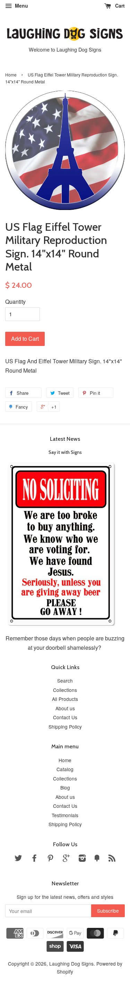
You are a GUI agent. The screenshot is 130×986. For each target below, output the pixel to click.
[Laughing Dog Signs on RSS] (112, 859)
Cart (119, 5)
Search (65, 680)
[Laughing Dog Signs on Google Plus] (66, 859)
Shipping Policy (65, 726)
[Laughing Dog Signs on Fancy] (97, 859)
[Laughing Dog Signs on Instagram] (82, 859)
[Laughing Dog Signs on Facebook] (34, 859)
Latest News (65, 439)
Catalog (65, 769)
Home (11, 74)
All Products (65, 698)
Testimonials (65, 815)
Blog (65, 787)
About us (65, 708)
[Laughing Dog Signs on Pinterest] (50, 859)
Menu (21, 5)
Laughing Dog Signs (71, 963)
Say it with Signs (65, 452)
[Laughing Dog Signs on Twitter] (18, 859)
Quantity (15, 301)
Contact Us (65, 717)
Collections (65, 689)
